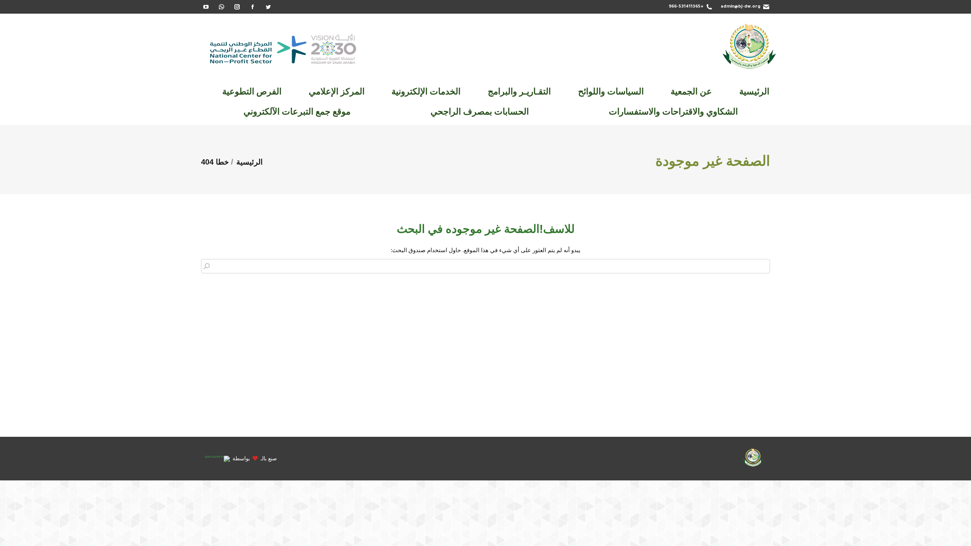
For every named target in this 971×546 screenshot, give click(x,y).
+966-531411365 (686, 7)
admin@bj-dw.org (740, 7)
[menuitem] (754, 91)
